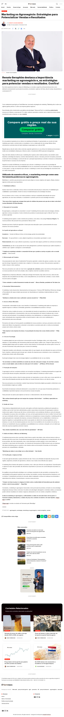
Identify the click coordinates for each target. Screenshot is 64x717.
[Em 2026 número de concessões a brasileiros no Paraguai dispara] (47, 652)
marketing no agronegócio (30, 510)
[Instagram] (37, 697)
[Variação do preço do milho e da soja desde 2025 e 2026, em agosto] (16, 623)
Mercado (4, 11)
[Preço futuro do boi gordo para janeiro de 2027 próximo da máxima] (16, 652)
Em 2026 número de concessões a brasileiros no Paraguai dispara (45, 662)
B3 (38, 689)
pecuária (34, 689)
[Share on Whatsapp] (42, 516)
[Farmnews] (32, 4)
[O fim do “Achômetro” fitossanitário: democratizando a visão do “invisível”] (21, 561)
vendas (48, 510)
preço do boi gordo (23, 689)
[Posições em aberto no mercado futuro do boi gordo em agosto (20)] (21, 532)
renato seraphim (41, 510)
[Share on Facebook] (12, 28)
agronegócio (13, 510)
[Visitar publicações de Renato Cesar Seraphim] (4, 24)
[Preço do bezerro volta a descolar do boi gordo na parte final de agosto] (47, 623)
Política (37, 659)
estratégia (19, 510)
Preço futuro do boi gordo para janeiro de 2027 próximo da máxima (16, 662)
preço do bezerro (44, 689)
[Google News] (35, 697)
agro (30, 689)
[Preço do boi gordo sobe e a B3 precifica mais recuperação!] (21, 547)
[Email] (49, 516)
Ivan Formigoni (11, 638)
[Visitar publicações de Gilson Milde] (36, 666)
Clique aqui (5, 503)
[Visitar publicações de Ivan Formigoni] (5, 638)
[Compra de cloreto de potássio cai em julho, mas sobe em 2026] (21, 554)
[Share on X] (15, 28)
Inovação (29, 562)
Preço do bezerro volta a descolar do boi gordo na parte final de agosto (46, 634)
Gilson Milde (40, 666)
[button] (3, 4)
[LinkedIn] (39, 697)
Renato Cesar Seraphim (16, 23)
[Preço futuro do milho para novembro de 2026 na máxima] (21, 539)
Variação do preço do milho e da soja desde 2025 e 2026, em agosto (16, 634)
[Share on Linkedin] (45, 516)
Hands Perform (47, 714)
